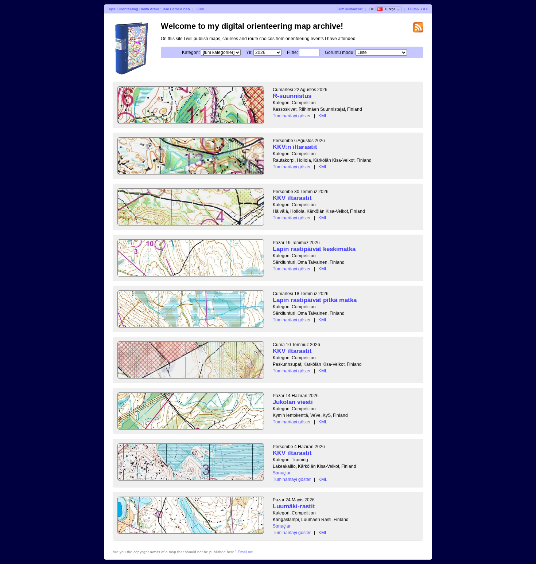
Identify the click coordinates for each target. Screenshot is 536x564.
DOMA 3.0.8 (418, 9)
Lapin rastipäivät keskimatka (314, 249)
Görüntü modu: (339, 52)
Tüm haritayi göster (292, 115)
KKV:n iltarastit (295, 147)
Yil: (249, 52)
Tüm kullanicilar (349, 9)
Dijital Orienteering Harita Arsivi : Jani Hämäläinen (149, 9)
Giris (200, 9)
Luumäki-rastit (294, 506)
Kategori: (191, 52)
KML (322, 115)
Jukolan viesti (293, 402)
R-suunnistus (292, 96)
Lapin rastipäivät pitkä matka (315, 300)
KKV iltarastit (292, 198)
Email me (245, 552)
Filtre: (292, 52)
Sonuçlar (282, 472)
